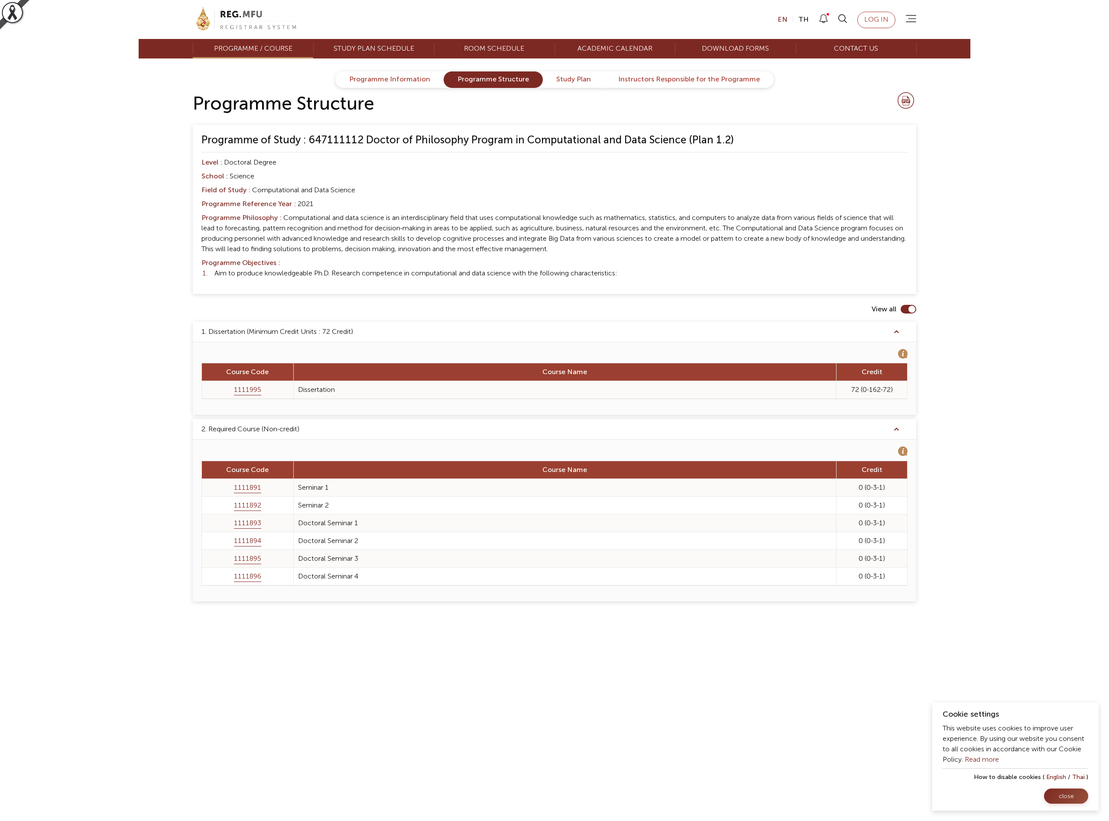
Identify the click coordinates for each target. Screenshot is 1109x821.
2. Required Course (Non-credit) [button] (250, 429)
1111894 (247, 541)
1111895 (247, 558)
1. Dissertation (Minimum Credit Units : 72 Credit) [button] (277, 331)
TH (803, 19)
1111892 (247, 505)
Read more (982, 759)
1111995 (247, 390)
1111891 (247, 487)
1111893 (247, 523)
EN (783, 19)
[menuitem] (253, 49)
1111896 (247, 576)
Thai (1078, 777)
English (1056, 777)
